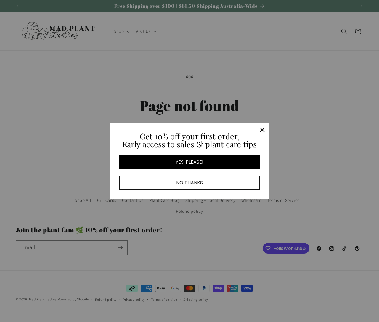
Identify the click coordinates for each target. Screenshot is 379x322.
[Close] (262, 130)
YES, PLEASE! (189, 162)
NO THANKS (189, 182)
